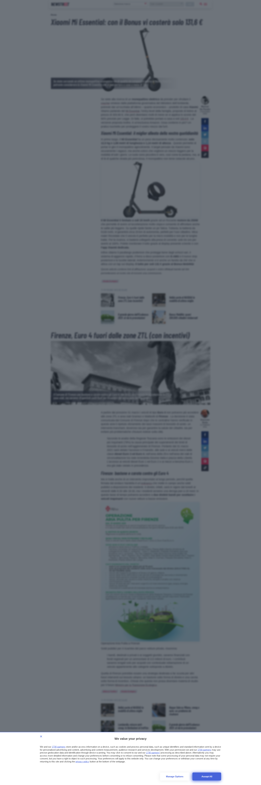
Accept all (206, 776)
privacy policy (82, 761)
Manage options (174, 776)
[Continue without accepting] (41, 736)
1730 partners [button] (58, 746)
